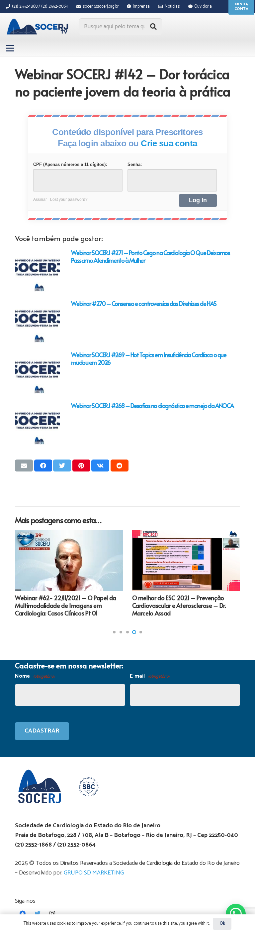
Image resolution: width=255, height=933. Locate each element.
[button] (114, 632)
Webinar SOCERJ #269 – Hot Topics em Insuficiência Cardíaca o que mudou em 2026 (148, 358)
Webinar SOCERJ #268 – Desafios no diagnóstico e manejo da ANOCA (152, 405)
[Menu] (10, 48)
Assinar (40, 199)
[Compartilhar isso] (43, 465)
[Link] (38, 26)
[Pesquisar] (153, 26)
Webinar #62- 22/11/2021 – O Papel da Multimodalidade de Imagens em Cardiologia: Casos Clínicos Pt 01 (65, 605)
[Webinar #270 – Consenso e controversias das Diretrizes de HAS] (37, 322)
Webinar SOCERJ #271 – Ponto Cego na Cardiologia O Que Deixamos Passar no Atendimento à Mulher (150, 256)
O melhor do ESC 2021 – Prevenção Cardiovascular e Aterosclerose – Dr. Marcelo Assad (179, 605)
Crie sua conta (169, 143)
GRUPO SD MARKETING (94, 873)
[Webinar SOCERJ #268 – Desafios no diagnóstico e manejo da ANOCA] (37, 424)
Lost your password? (69, 199)
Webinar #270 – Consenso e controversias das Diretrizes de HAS (143, 303)
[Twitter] (37, 913)
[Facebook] (22, 913)
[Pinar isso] (81, 465)
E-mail (150, 676)
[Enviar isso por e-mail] (24, 465)
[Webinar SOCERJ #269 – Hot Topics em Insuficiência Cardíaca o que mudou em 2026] (37, 373)
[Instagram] (52, 913)
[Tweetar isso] (62, 465)
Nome (35, 676)
